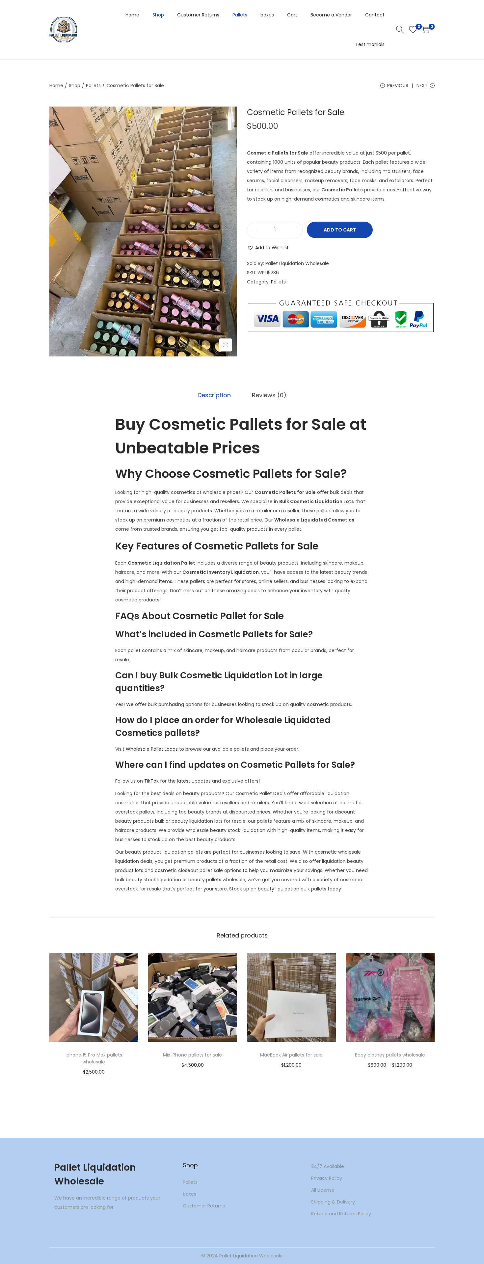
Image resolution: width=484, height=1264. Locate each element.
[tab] (214, 395)
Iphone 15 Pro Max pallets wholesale (94, 1058)
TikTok (151, 781)
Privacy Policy (326, 1178)
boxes (189, 1194)
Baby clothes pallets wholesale (390, 1055)
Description (214, 395)
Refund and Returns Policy (341, 1213)
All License (323, 1190)
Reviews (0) (269, 395)
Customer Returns (204, 1206)
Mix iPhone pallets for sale (192, 1055)
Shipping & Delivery (333, 1202)
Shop (74, 85)
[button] (268, 247)
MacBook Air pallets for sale (291, 1055)
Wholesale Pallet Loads (152, 749)
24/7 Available (327, 1166)
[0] (413, 30)
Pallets (93, 85)
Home (56, 85)
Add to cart (340, 230)
